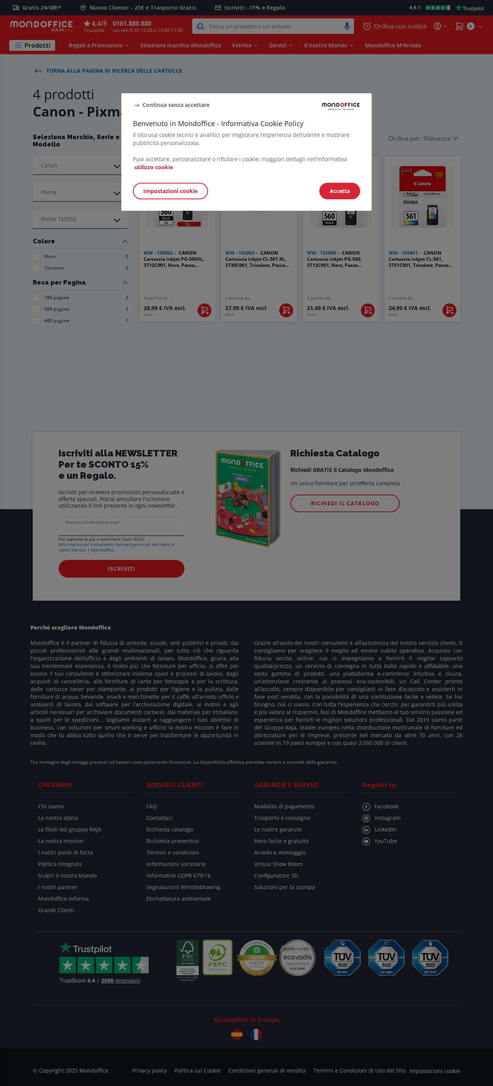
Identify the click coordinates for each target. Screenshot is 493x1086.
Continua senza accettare (176, 104)
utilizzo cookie (153, 167)
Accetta (340, 191)
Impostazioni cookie (170, 191)
